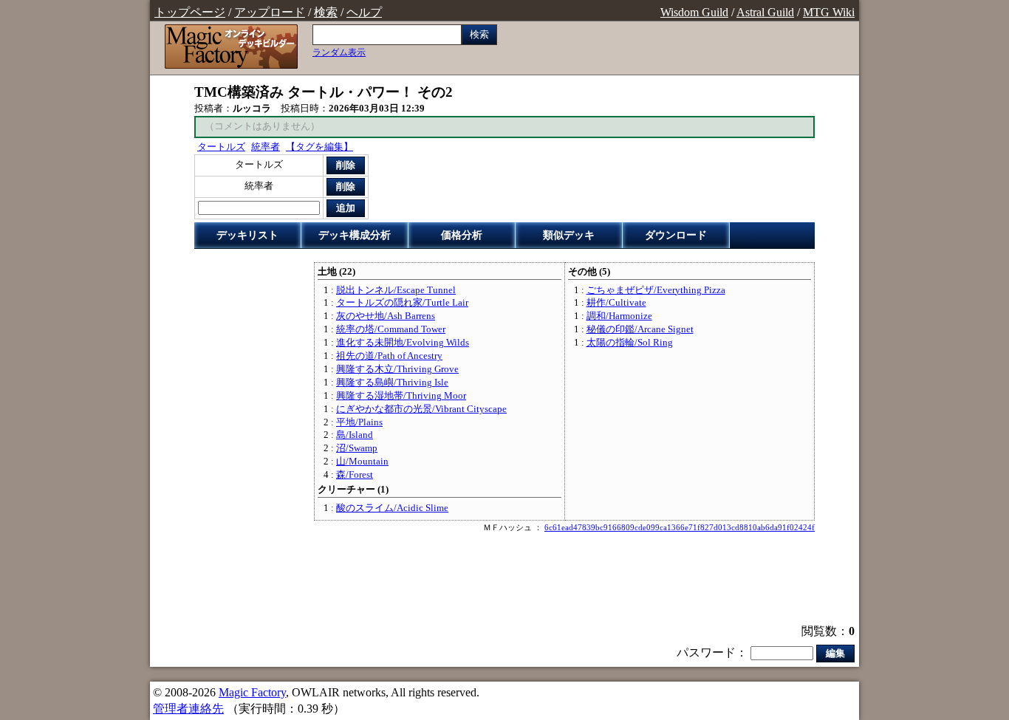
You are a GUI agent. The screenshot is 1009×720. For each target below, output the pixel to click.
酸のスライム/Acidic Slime (392, 508)
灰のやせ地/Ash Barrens (385, 316)
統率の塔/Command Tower (390, 329)
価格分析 (461, 235)
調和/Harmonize (619, 316)
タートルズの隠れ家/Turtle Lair (402, 303)
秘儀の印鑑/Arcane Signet (640, 329)
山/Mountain (362, 461)
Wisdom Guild (694, 12)
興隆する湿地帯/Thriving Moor (401, 396)
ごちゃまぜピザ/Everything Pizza (655, 290)
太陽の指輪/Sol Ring (629, 342)
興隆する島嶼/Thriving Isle (392, 382)
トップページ (189, 12)
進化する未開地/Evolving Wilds (402, 342)
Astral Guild (765, 12)
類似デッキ (569, 235)
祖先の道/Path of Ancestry (389, 356)
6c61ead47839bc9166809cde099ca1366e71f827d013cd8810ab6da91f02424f (679, 527)
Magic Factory (252, 692)
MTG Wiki (829, 12)
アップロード (269, 12)
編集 (835, 653)
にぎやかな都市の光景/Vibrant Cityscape (421, 409)
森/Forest (354, 475)
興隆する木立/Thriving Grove (397, 369)
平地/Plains (359, 422)
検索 (326, 12)
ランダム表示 (339, 52)
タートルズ (221, 147)
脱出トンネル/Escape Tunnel (396, 290)
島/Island (354, 435)
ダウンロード (676, 235)
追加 (345, 207)
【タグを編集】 (319, 147)
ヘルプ (364, 12)
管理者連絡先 (188, 708)
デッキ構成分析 (354, 235)
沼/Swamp (356, 448)
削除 (345, 165)
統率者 (265, 147)
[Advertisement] (504, 579)
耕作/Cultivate (616, 303)
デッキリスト (247, 235)
